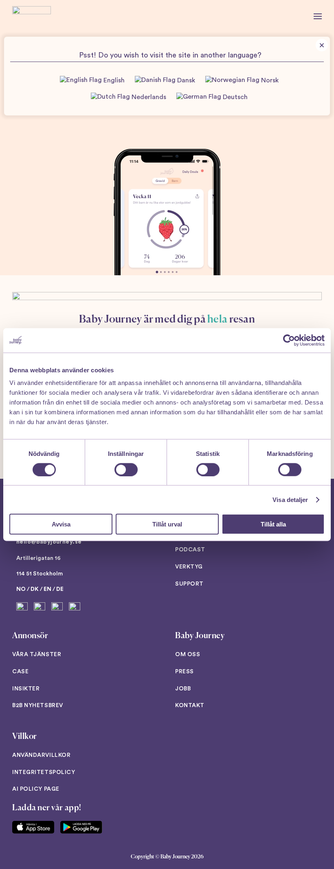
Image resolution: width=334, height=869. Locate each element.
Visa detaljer (290, 499)
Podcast (190, 550)
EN (47, 589)
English (113, 80)
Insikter (26, 689)
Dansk (185, 80)
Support (189, 584)
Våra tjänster (36, 654)
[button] (318, 16)
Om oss (187, 654)
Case (20, 671)
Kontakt (189, 705)
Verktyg (189, 567)
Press (184, 671)
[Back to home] (31, 16)
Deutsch (234, 97)
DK (35, 589)
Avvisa (61, 524)
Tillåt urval (167, 524)
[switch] (126, 469)
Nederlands (148, 97)
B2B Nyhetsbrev (37, 705)
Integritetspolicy (43, 772)
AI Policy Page (35, 789)
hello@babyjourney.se (48, 542)
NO (21, 589)
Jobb (183, 689)
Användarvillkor (41, 755)
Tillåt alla (273, 524)
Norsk (269, 80)
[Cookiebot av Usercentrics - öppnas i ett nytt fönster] (289, 340)
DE (60, 589)
